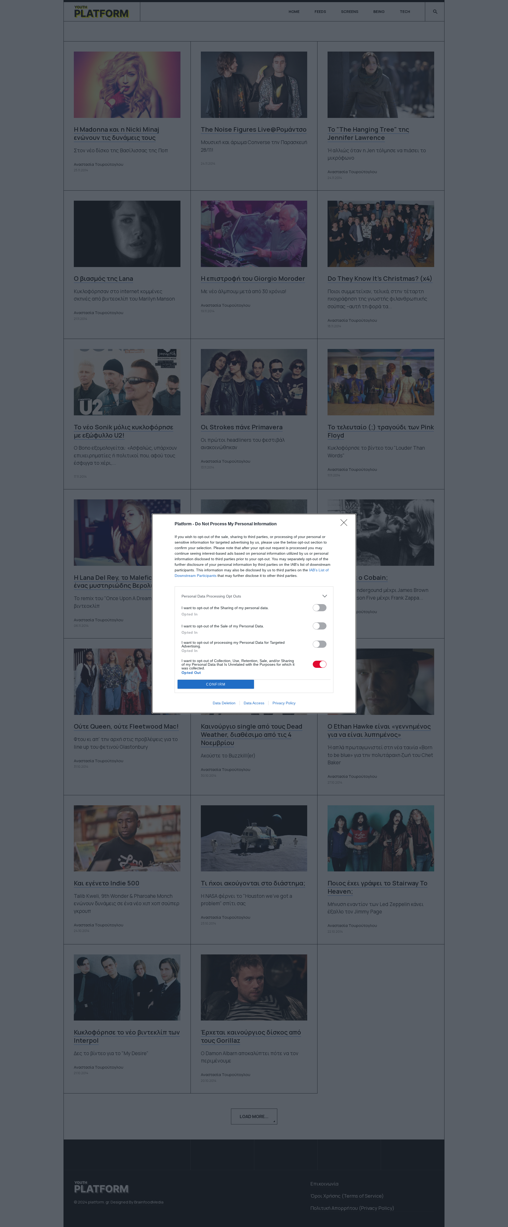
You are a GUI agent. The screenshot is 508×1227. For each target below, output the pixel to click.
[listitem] (254, 596)
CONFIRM (216, 684)
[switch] (319, 607)
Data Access (254, 703)
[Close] (346, 524)
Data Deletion (224, 703)
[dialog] (254, 613)
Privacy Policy (284, 703)
